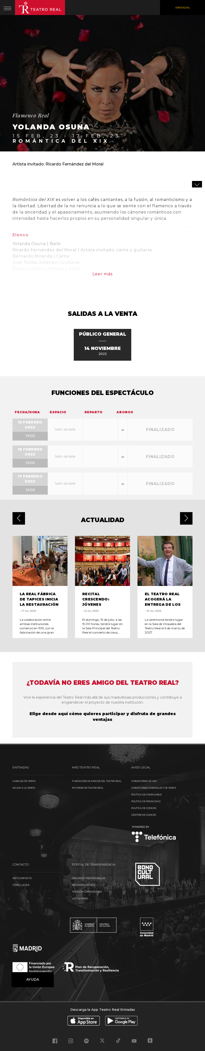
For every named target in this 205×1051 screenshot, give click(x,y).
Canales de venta (24, 781)
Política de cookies (143, 808)
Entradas (183, 7)
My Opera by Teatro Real (88, 787)
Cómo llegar (20, 885)
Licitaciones (80, 898)
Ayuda (32, 979)
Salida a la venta (23, 787)
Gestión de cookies (143, 814)
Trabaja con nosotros (87, 891)
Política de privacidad (145, 801)
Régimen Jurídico (83, 885)
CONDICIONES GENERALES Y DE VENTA (153, 787)
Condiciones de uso (144, 781)
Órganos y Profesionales (88, 878)
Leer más (102, 274)
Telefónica (153, 834)
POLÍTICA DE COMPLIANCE (146, 794)
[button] (18, 518)
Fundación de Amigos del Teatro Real (97, 781)
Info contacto (22, 878)
